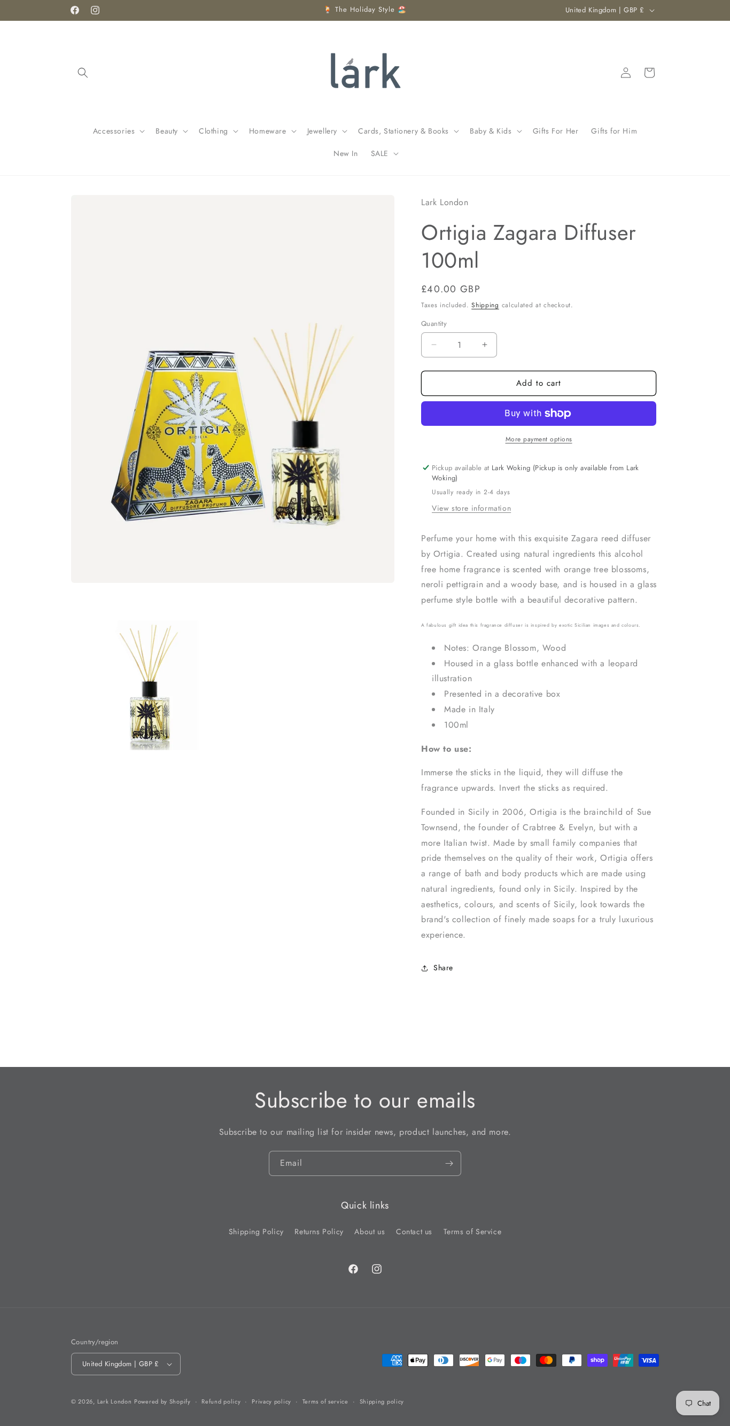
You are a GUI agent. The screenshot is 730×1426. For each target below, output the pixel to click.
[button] (83, 72)
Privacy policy (271, 1401)
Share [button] (443, 967)
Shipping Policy (256, 1231)
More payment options (539, 439)
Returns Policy (318, 1231)
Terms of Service (473, 1231)
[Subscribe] (449, 1163)
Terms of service (325, 1401)
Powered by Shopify (162, 1401)
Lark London (114, 1401)
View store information (471, 508)
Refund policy (220, 1401)
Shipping (485, 305)
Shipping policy (382, 1401)
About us (369, 1231)
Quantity (434, 323)
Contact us (414, 1231)
